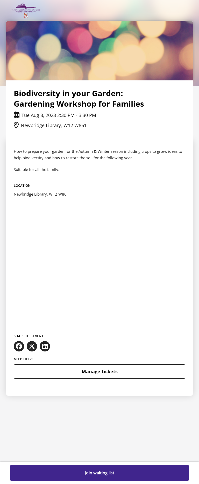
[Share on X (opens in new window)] (32, 346)
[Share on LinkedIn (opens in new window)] (45, 346)
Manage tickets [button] (100, 371)
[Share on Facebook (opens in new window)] (19, 346)
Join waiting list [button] (99, 473)
